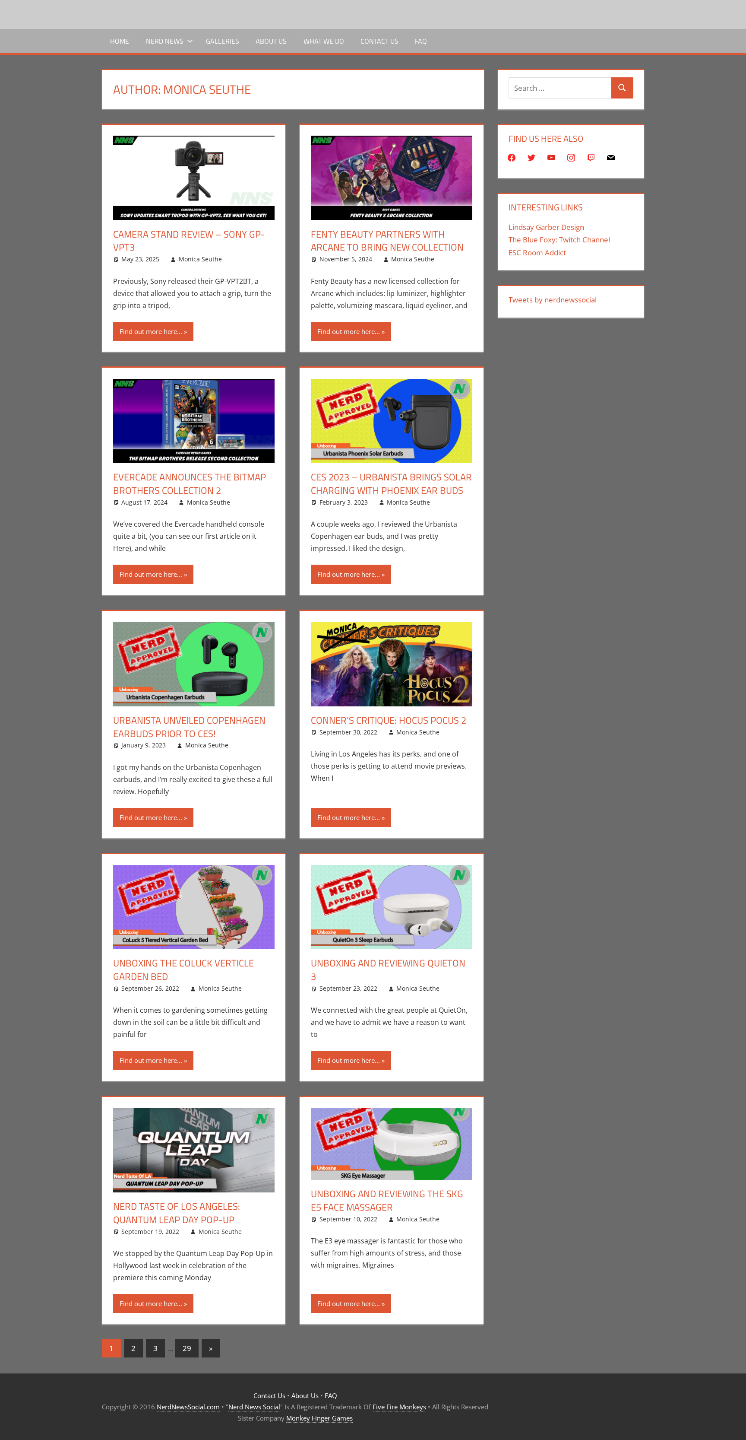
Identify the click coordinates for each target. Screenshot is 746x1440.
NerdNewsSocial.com (188, 1406)
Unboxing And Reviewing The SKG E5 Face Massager (387, 1200)
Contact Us (379, 41)
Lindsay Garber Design (546, 227)
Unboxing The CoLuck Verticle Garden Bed (183, 970)
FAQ (421, 41)
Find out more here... (151, 331)
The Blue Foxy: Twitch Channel (559, 240)
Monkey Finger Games (319, 1418)
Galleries (222, 41)
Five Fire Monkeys (399, 1406)
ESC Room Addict (537, 252)
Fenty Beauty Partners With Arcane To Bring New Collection (387, 241)
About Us (271, 41)
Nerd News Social (254, 1406)
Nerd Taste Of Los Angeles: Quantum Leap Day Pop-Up (176, 1213)
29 (187, 1348)
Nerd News (164, 41)
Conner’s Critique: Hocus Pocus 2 (388, 720)
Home (119, 41)
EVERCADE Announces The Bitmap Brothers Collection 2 (189, 484)
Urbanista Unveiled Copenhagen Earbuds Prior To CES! (189, 727)
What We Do (323, 41)
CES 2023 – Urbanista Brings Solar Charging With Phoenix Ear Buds (391, 484)
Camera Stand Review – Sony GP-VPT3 (189, 241)
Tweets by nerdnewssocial (553, 300)
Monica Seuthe (200, 259)
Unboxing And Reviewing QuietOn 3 (388, 970)
